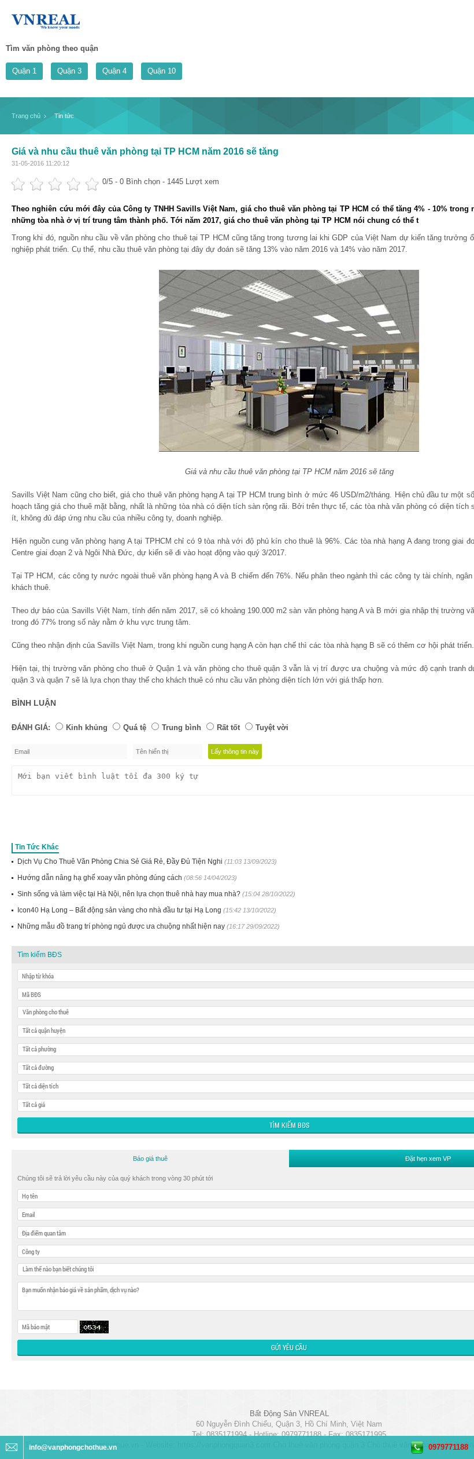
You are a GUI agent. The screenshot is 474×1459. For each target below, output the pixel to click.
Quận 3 (69, 71)
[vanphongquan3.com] (46, 19)
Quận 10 (161, 71)
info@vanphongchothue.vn (73, 1447)
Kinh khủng (87, 727)
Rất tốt (228, 727)
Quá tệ (134, 727)
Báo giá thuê (150, 1158)
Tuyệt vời (271, 727)
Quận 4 (114, 71)
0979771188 (448, 1447)
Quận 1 (24, 71)
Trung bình (181, 727)
